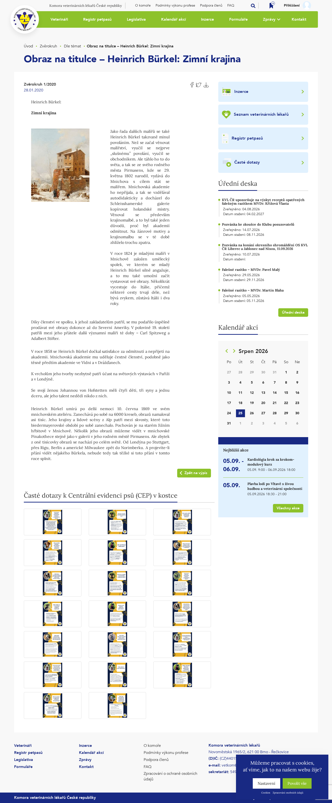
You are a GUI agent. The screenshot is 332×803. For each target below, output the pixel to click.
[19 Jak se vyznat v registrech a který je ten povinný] (52, 705)
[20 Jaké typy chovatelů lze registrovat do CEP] (117, 705)
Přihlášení (292, 5)
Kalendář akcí (173, 19)
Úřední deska (293, 312)
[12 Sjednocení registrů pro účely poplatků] (182, 613)
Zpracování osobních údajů (288, 792)
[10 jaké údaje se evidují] (52, 613)
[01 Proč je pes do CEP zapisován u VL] (52, 522)
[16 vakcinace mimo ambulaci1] (52, 675)
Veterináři (59, 19)
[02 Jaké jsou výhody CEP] (117, 522)
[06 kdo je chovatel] (182, 552)
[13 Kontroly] (52, 644)
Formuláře (238, 19)
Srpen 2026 (253, 351)
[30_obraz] (60, 164)
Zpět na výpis (195, 472)
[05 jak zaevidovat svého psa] (117, 552)
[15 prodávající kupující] (182, 644)
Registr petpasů (97, 19)
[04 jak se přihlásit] (52, 552)
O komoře (143, 5)
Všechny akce (288, 508)
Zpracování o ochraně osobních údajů (170, 776)
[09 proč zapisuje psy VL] (182, 583)
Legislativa (136, 19)
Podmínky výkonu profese (175, 5)
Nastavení (266, 783)
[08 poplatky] (117, 583)
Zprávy (269, 19)
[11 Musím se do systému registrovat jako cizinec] (117, 613)
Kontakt (299, 19)
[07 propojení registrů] (52, 583)
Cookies (265, 792)
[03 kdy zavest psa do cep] (182, 522)
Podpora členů (211, 5)
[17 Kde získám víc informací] (117, 675)
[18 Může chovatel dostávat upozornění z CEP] (182, 675)
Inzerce (207, 19)
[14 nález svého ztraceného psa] (117, 644)
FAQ (230, 5)
